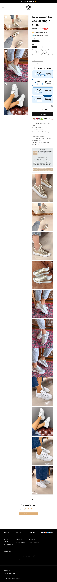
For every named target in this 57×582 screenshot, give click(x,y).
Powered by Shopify (16, 578)
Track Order (32, 536)
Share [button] (35, 499)
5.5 (45, 47)
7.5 (45, 50)
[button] (3, 7)
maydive (9, 578)
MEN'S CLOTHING (8, 548)
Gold (42, 41)
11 (41, 57)
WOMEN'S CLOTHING (6, 540)
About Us (18, 536)
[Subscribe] (40, 560)
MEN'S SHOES (7, 551)
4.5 (35, 47)
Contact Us (19, 539)
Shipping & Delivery (34, 546)
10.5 (35, 57)
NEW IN (6, 536)
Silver (35, 41)
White (48, 41)
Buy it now (43, 114)
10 (50, 53)
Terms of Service (33, 539)
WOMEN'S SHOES (8, 544)
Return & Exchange (34, 542)
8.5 (35, 53)
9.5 (45, 53)
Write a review (28, 514)
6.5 (35, 50)
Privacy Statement (21, 542)
